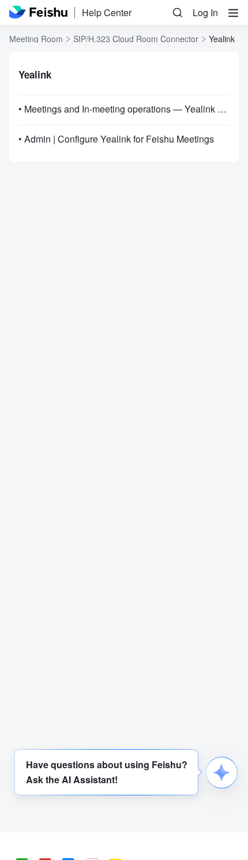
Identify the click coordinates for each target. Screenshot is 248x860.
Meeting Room (36, 39)
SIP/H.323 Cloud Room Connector (135, 39)
